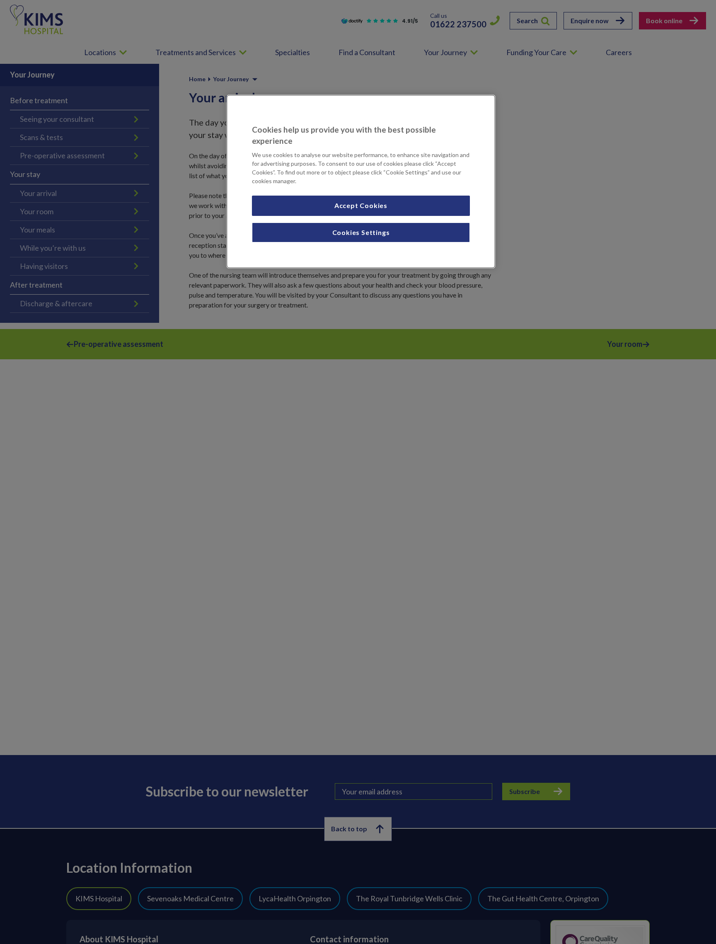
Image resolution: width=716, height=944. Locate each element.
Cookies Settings (361, 232)
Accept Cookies (360, 206)
